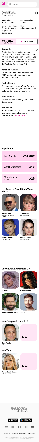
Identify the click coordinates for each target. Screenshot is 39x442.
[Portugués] (12, 427)
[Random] (36, 13)
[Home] (19, 409)
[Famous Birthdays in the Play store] (26, 420)
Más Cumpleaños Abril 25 (15, 321)
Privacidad (22, 433)
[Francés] (19, 427)
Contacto (15, 433)
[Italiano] (26, 427)
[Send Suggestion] (36, 50)
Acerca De (7, 433)
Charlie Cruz (19, 115)
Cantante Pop (8, 15)
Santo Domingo (9, 28)
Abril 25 (5, 22)
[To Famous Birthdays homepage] (4, 4)
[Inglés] (6, 427)
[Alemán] (32, 427)
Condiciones (31, 433)
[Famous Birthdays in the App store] (13, 420)
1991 (12, 22)
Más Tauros (8, 350)
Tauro (23, 22)
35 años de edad (28, 28)
